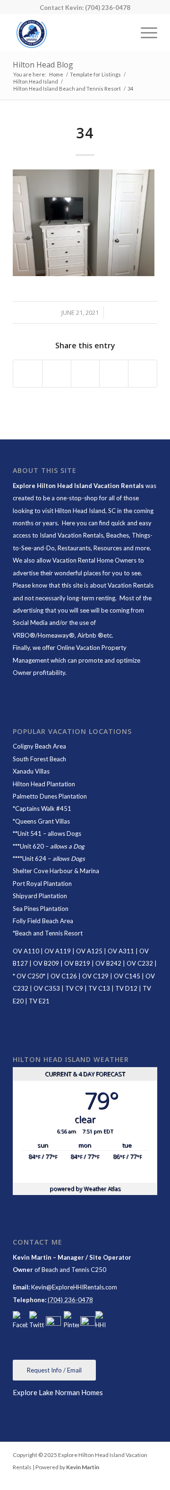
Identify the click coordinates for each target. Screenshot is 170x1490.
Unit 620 (32, 846)
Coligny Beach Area (39, 746)
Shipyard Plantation (40, 896)
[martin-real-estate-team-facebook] (20, 1321)
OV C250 (29, 976)
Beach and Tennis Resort (49, 933)
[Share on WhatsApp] (85, 373)
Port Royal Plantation (42, 883)
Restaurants (74, 548)
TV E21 (39, 1001)
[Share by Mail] (142, 373)
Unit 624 (34, 858)
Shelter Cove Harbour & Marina (56, 871)
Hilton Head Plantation (44, 784)
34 (85, 133)
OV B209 (46, 963)
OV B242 (108, 963)
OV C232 (140, 963)
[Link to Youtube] (122, 1478)
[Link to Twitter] (150, 1478)
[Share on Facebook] (27, 373)
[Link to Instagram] (108, 1478)
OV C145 (127, 976)
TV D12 (126, 988)
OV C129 (95, 976)
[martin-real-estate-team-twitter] (36, 1321)
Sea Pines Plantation (40, 908)
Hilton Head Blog (43, 64)
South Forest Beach (39, 759)
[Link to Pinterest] (136, 1478)
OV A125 (89, 951)
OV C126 (64, 976)
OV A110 (26, 951)
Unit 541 (29, 833)
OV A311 (121, 951)
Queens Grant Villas (42, 821)
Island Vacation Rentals (71, 535)
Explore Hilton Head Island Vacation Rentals (78, 485)
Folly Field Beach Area (43, 921)
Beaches (117, 535)
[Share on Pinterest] (114, 373)
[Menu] (144, 32)
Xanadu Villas (31, 771)
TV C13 (99, 988)
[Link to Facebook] (93, 1478)
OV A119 (57, 951)
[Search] (122, 32)
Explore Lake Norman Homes (58, 1392)
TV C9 (74, 988)
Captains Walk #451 (43, 808)
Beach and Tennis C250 (74, 1269)
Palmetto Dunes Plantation (50, 796)
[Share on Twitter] (56, 373)
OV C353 (47, 988)
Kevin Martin (82, 1467)
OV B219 (77, 963)
